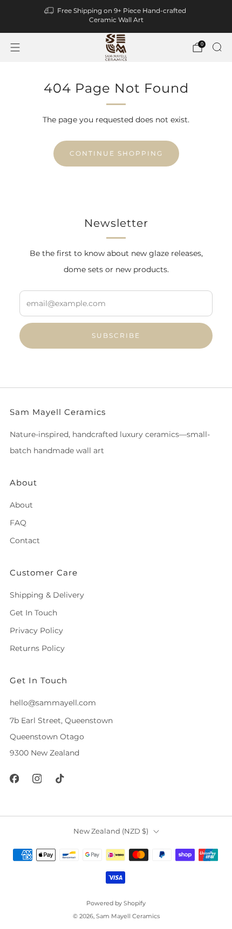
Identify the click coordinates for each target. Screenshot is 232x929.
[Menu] (15, 47)
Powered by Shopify (116, 903)
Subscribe (116, 335)
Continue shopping (116, 153)
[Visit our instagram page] (36, 778)
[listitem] (116, 16)
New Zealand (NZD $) (110, 831)
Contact (25, 540)
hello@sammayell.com (53, 703)
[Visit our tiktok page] (59, 778)
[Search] (216, 46)
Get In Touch (33, 613)
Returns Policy (37, 648)
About (21, 505)
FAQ (18, 523)
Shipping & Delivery (47, 595)
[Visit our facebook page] (14, 778)
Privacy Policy (36, 630)
